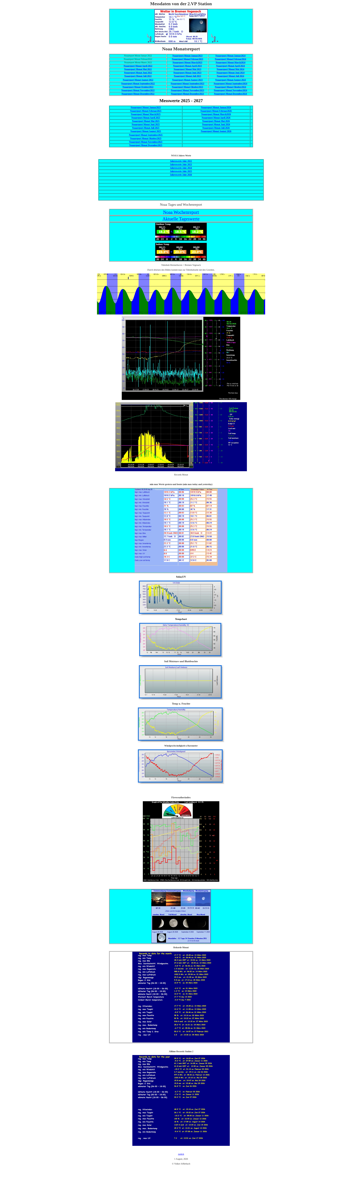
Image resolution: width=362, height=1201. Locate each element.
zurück (181, 1154)
